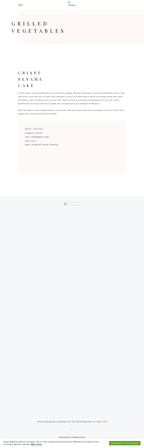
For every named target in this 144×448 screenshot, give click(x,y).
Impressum (64, 437)
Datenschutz (78, 437)
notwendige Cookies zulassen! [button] (125, 443)
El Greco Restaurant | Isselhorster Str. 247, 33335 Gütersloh (64, 421)
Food (33, 141)
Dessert (38, 133)
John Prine (38, 129)
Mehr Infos (36, 444)
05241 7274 (102, 421)
